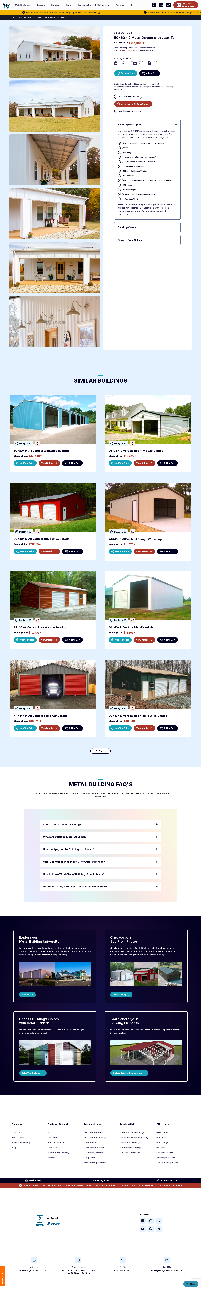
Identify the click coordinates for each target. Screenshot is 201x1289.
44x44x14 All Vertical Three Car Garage (40, 715)
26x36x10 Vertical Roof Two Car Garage (136, 450)
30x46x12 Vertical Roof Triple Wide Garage (138, 715)
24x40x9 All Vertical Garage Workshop (135, 539)
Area (35, 1180)
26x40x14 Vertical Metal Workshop (132, 627)
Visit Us (25, 994)
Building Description (130, 124)
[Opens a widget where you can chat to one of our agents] (190, 1284)
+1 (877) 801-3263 (122, 1270)
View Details (47, 463)
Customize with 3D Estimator (135, 104)
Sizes (102, 1180)
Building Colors (127, 227)
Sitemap (51, 1158)
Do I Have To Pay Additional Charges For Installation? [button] (75, 886)
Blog (14, 1148)
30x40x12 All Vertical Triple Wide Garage (41, 539)
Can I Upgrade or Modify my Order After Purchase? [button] (74, 861)
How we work (18, 1137)
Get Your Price (128, 73)
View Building (119, 994)
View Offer (38, 12)
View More (100, 751)
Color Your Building (31, 1073)
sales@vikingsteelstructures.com (167, 1270)
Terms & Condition (56, 1142)
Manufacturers (169, 1180)
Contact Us (53, 1137)
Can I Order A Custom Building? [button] (62, 824)
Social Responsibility (21, 1142)
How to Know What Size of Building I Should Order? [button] (74, 874)
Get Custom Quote (126, 96)
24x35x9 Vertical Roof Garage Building (40, 627)
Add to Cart (151, 73)
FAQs (50, 1132)
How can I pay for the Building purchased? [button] (68, 849)
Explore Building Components (127, 1073)
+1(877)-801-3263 (129, 50)
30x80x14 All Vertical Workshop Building (41, 450)
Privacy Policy (54, 1148)
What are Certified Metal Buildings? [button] (64, 836)
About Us (16, 1132)
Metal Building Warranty (58, 1153)
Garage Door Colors (130, 240)
